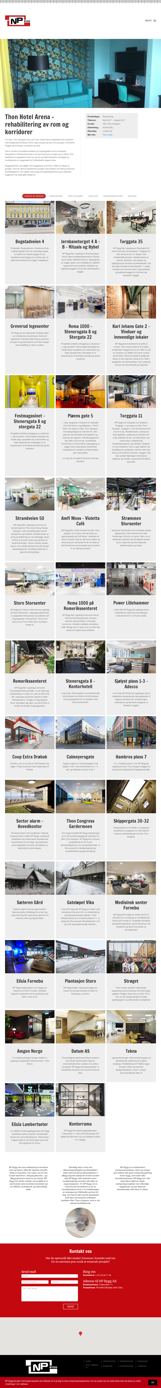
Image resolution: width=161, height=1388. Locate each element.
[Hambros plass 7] (131, 747)
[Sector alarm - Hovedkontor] (29, 820)
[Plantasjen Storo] (80, 974)
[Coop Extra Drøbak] (29, 747)
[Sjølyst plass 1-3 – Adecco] (131, 677)
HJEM (88, 1361)
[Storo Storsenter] (29, 600)
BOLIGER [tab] (132, 196)
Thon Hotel (108, 134)
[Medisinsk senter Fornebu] (131, 900)
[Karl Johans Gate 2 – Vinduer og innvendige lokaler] (131, 330)
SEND (70, 1306)
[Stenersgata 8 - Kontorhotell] (80, 677)
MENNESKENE (126, 1361)
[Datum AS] (80, 1046)
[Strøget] (131, 974)
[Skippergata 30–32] (131, 820)
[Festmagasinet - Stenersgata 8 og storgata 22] (29, 425)
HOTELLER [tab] (93, 196)
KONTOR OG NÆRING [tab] (34, 196)
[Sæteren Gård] (29, 900)
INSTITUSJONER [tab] (75, 196)
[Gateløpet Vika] (80, 900)
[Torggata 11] (131, 425)
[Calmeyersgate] (80, 747)
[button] (150, 20)
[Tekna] (131, 1046)
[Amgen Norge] (29, 1046)
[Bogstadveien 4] (29, 242)
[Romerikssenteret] (29, 677)
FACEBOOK (143, 1361)
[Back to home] (17, 20)
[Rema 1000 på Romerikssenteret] (80, 600)
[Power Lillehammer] (131, 600)
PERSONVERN (126, 1366)
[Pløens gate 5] (80, 425)
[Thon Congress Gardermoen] (80, 820)
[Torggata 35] (131, 242)
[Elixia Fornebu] (29, 974)
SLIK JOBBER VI (92, 1366)
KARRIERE (108, 1366)
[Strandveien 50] (29, 519)
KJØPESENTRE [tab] (56, 196)
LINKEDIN (142, 1366)
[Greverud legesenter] (29, 330)
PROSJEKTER (109, 1361)
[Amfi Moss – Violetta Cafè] (80, 519)
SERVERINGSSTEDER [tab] (113, 196)
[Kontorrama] (80, 1117)
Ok (152, 1382)
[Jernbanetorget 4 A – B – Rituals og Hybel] (80, 242)
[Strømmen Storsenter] (131, 519)
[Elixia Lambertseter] (29, 1117)
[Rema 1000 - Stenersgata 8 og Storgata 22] (80, 330)
